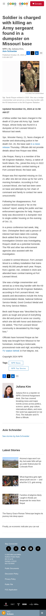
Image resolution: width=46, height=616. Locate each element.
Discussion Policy (11, 574)
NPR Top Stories (18, 368)
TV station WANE (11, 351)
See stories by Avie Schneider (15, 436)
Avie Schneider (9, 51)
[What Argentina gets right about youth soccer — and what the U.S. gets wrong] (10, 481)
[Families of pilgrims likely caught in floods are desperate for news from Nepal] (10, 499)
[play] (3, 613)
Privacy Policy (10, 579)
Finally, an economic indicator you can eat (20, 526)
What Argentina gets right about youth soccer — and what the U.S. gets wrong (31, 479)
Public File (9, 584)
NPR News (16, 363)
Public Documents (12, 568)
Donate (38, 4)
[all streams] (42, 613)
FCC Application (11, 590)
